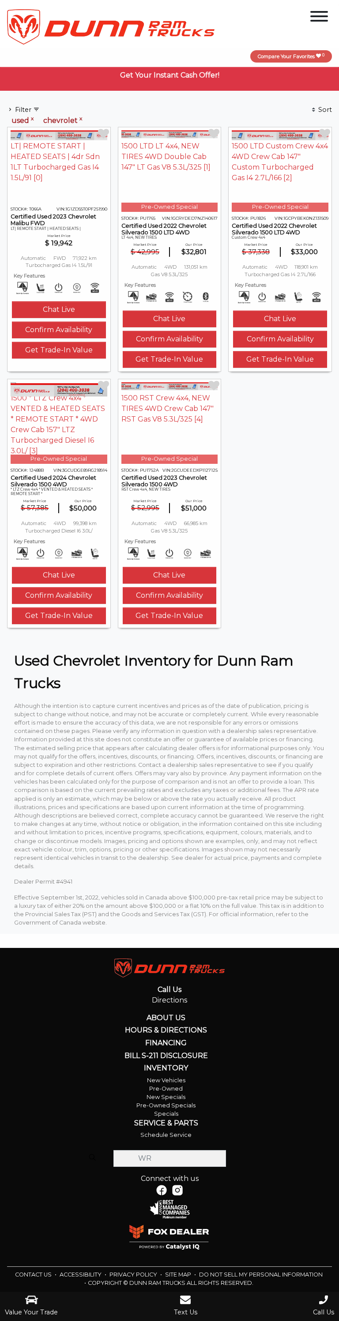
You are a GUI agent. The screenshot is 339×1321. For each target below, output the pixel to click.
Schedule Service (166, 1135)
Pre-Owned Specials (166, 1105)
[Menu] (319, 17)
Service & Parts (166, 1123)
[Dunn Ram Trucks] (111, 26)
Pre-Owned (166, 1088)
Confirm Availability (58, 330)
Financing (166, 1043)
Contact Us (34, 1274)
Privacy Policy (133, 1274)
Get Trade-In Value (59, 350)
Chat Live (59, 309)
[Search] (92, 1158)
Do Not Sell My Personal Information (261, 1274)
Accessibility (81, 1274)
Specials (166, 1113)
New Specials (166, 1097)
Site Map (178, 1274)
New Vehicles (166, 1080)
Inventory (166, 1068)
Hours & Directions (166, 1030)
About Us (166, 1018)
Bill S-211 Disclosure (166, 1056)
